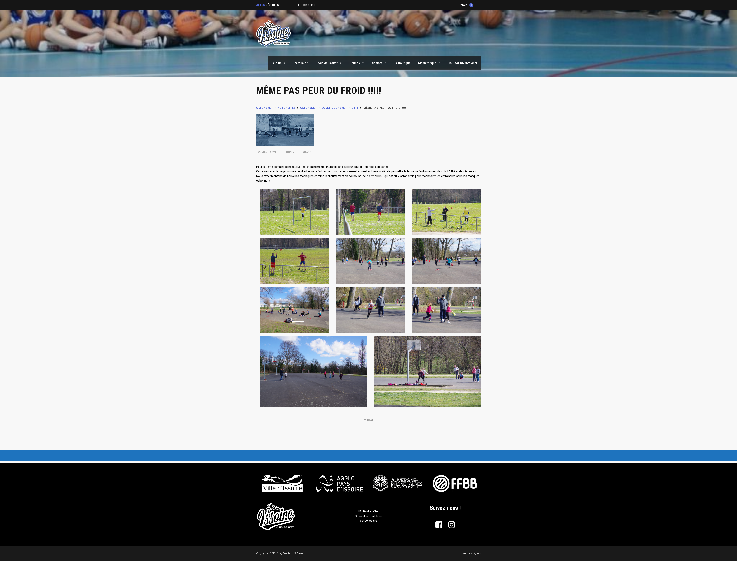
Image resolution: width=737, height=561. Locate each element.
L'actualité (301, 63)
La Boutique (402, 63)
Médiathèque (427, 63)
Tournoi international (462, 63)
